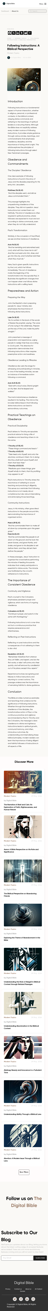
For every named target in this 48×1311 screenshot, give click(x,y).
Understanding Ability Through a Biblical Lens (22, 1114)
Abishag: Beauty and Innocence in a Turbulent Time (23, 1071)
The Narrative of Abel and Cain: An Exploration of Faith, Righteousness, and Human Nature (20, 807)
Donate (22, 1291)
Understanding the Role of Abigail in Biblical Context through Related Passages (22, 983)
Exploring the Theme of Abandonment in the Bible (22, 939)
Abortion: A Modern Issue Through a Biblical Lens (22, 1160)
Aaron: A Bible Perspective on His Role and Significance (21, 851)
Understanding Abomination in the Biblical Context (21, 1027)
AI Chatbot (38, 1289)
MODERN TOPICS (21, 38)
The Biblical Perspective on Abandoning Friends (20, 895)
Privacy (7, 1289)
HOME (9, 38)
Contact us (18, 1289)
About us (28, 1289)
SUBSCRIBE (40, 1258)
